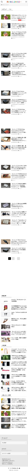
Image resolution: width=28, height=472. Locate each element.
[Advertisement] (14, 46)
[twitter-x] (10, 468)
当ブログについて (6, 459)
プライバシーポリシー (7, 462)
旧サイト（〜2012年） (7, 463)
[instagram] (12, 468)
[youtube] (14, 468)
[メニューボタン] (26, 2)
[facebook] (8, 468)
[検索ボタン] (2, 2)
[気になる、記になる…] (14, 2)
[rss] (17, 468)
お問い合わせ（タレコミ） (8, 460)
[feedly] (16, 468)
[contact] (19, 468)
